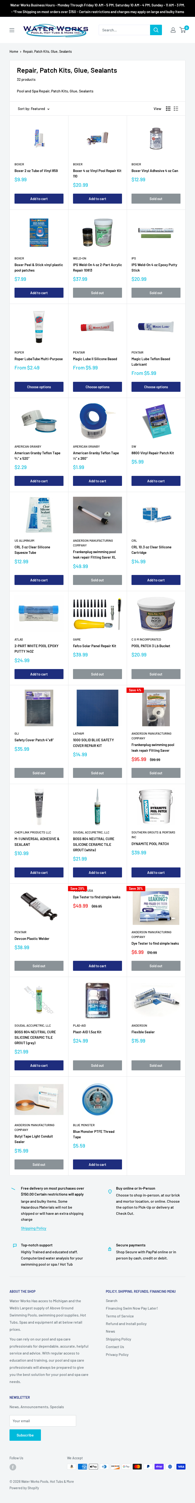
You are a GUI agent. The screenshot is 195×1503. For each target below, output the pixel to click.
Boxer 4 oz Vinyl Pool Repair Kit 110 (97, 173)
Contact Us (115, 1346)
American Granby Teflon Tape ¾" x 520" (37, 455)
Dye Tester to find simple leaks (96, 897)
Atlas (19, 639)
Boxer (19, 164)
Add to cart (39, 198)
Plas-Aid (79, 1025)
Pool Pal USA (83, 890)
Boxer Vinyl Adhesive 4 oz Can (155, 170)
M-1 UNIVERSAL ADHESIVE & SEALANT (37, 841)
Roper (19, 352)
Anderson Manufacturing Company (93, 543)
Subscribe (25, 1435)
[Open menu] (12, 30)
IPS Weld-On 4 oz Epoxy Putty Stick (154, 267)
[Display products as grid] (168, 108)
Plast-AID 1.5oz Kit (87, 1032)
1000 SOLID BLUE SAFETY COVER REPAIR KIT (93, 742)
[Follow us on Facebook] (13, 1467)
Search (111, 1300)
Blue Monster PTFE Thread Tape (93, 1134)
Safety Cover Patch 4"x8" (34, 740)
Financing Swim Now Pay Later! (132, 1308)
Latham (78, 733)
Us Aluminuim (24, 540)
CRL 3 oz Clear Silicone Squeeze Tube (32, 550)
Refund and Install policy (126, 1323)
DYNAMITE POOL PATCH (150, 844)
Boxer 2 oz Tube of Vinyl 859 (36, 170)
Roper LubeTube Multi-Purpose (39, 359)
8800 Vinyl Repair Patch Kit (153, 453)
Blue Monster (84, 1125)
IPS (134, 258)
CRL (134, 540)
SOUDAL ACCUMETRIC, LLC (91, 832)
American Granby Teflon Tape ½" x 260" (96, 455)
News (110, 1331)
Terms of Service (120, 1316)
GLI (17, 733)
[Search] (156, 30)
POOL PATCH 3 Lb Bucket (151, 646)
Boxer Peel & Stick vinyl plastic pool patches (39, 267)
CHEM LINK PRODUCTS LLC (33, 832)
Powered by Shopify (24, 1488)
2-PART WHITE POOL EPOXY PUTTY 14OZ (36, 648)
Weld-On (79, 258)
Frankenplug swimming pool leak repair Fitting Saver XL (94, 554)
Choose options (39, 387)
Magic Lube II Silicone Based (95, 359)
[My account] (173, 30)
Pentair (79, 352)
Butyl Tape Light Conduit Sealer (34, 1139)
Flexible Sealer (143, 1032)
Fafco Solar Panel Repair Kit (94, 646)
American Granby (28, 446)
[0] (183, 30)
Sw (134, 446)
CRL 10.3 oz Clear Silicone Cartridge (151, 550)
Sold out (156, 198)
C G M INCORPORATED (146, 639)
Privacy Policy (117, 1354)
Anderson (139, 1025)
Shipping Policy (33, 1228)
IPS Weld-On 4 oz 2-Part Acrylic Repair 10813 (97, 267)
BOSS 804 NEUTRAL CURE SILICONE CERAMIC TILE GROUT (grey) (35, 1037)
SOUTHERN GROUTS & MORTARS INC (153, 834)
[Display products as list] (176, 108)
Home (14, 51)
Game (77, 639)
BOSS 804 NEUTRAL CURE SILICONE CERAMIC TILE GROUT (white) (93, 844)
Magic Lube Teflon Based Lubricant (151, 361)
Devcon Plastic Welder (32, 938)
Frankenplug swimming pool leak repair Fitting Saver (153, 747)
